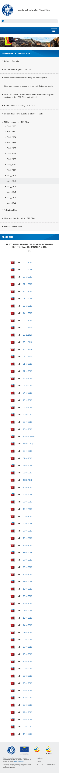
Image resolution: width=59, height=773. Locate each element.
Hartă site (40, 758)
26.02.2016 (27, 676)
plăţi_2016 (11, 181)
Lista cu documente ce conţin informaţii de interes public (28, 86)
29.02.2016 (27, 669)
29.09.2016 (27, 422)
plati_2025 (11, 132)
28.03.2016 (27, 647)
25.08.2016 (27, 466)
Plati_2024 (11, 137)
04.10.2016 (27, 407)
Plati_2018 (11, 170)
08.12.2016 (27, 320)
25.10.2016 (27, 386)
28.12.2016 (27, 277)
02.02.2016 (27, 705)
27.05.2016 (27, 560)
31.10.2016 (27, 364)
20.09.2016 (27, 429)
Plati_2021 (11, 154)
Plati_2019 (11, 164)
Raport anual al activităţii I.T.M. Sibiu (20, 105)
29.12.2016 (27, 270)
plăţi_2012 (11, 203)
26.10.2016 (27, 378)
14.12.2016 (27, 313)
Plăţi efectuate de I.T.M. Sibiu (16, 122)
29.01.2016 (27, 712)
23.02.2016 (27, 690)
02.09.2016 (27, 451)
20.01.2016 (27, 727)
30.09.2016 (27, 415)
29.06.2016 (27, 524)
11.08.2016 (27, 480)
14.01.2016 (27, 734)
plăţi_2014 (11, 192)
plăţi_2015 (11, 186)
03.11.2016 (27, 357)
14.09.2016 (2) (28, 444)
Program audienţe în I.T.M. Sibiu (18, 69)
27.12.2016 (27, 284)
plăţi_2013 (11, 197)
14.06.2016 (27, 545)
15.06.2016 (27, 538)
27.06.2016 (27, 531)
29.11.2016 (27, 328)
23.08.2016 (27, 473)
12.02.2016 (27, 698)
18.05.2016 (27, 582)
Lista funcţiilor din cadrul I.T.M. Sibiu (19, 218)
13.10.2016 (27, 400)
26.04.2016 (27, 603)
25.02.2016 (27, 683)
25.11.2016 (27, 342)
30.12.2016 (27, 262)
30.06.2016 (27, 516)
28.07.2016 (27, 502)
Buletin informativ (11, 61)
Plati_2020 (11, 159)
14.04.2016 (27, 625)
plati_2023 (11, 143)
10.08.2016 (27, 487)
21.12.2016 (27, 299)
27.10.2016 (27, 371)
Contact (39, 761)
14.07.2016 (27, 509)
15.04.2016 (27, 618)
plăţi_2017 (11, 175)
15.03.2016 (27, 654)
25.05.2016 (27, 567)
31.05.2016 (27, 553)
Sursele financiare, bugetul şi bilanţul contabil (23, 114)
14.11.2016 (27, 349)
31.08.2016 (27, 458)
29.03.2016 (27, 640)
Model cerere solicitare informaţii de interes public (25, 78)
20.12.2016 (27, 306)
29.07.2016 (27, 495)
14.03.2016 (27, 661)
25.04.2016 (27, 611)
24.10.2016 (27, 393)
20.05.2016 (27, 574)
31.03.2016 (27, 632)
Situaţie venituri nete (13, 226)
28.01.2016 (27, 720)
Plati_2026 (11, 126)
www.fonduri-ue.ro (19, 761)
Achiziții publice (10, 210)
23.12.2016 (27, 291)
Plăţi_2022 (11, 148)
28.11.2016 (27, 335)
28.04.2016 (27, 596)
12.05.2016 (27, 589)
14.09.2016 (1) (28, 437)
